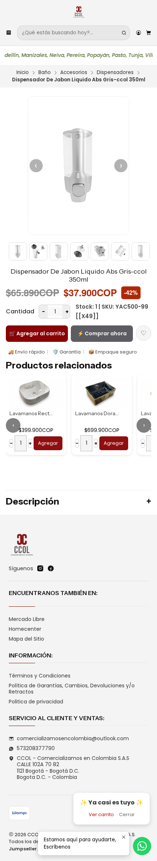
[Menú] (8, 33)
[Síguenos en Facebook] (50, 568)
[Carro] (148, 33)
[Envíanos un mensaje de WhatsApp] (142, 846)
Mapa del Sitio (26, 638)
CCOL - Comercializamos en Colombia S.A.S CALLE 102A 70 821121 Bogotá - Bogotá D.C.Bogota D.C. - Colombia (73, 767)
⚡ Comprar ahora (102, 333)
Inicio (22, 72)
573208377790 (36, 748)
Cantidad (20, 311)
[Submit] (124, 33)
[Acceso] (138, 33)
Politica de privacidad (36, 701)
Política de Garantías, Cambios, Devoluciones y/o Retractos (72, 689)
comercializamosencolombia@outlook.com (73, 738)
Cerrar (127, 814)
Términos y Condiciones (39, 675)
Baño (44, 72)
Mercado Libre (27, 619)
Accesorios (73, 72)
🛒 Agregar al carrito (37, 333)
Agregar (65, 443)
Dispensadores (115, 72)
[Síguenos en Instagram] (40, 568)
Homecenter (25, 629)
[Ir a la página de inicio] (78, 12)
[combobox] (73, 33)
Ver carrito (101, 814)
